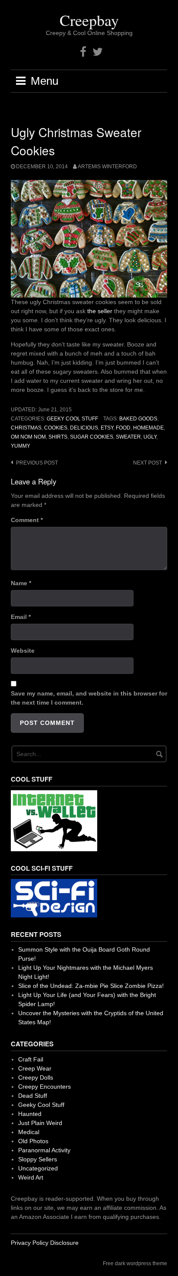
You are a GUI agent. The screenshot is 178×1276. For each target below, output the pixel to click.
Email (21, 616)
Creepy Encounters (44, 1086)
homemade (148, 428)
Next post (147, 463)
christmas (26, 428)
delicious (84, 428)
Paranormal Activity (44, 1150)
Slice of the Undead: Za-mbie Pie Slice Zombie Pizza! (91, 985)
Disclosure (64, 1242)
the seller (99, 311)
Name (21, 583)
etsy (107, 428)
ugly (149, 437)
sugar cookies (91, 437)
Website (23, 650)
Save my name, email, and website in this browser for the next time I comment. (89, 698)
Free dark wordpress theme (135, 1263)
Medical (28, 1132)
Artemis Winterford (107, 167)
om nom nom (28, 437)
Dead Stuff (32, 1095)
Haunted (29, 1113)
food (123, 428)
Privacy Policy (29, 1242)
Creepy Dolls (35, 1077)
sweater (128, 437)
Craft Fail (30, 1059)
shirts (57, 437)
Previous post (37, 463)
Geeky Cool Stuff (72, 419)
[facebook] (83, 52)
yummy (20, 446)
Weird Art (30, 1177)
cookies (55, 428)
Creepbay (89, 20)
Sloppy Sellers (37, 1159)
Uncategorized (38, 1168)
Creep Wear (34, 1068)
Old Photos (33, 1141)
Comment (27, 519)
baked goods (138, 419)
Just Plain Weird (40, 1122)
